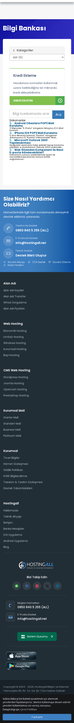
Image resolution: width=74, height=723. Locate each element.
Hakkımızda (10, 510)
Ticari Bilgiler (11, 458)
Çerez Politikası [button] (28, 709)
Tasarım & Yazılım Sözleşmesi (23, 482)
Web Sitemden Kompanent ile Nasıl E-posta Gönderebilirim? (36, 151)
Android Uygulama (15, 541)
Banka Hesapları (13, 529)
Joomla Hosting (13, 383)
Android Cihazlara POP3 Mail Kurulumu (31, 124)
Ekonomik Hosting (15, 331)
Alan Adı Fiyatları (14, 308)
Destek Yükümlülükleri (17, 488)
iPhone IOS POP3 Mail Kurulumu (35, 133)
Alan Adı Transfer (14, 296)
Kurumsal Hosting (14, 349)
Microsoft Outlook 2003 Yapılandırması (28, 141)
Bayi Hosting (11, 355)
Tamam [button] (37, 717)
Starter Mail (10, 417)
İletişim (8, 523)
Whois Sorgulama (15, 302)
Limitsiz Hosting (13, 337)
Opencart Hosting (15, 389)
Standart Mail (12, 423)
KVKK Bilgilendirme (15, 476)
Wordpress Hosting (15, 377)
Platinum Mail (12, 436)
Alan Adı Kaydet (13, 290)
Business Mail (11, 430)
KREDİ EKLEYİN (23, 100)
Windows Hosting (14, 343)
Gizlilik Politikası (13, 470)
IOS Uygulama (12, 535)
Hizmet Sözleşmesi (15, 464)
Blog (6, 547)
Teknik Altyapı (12, 516)
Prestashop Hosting (16, 395)
